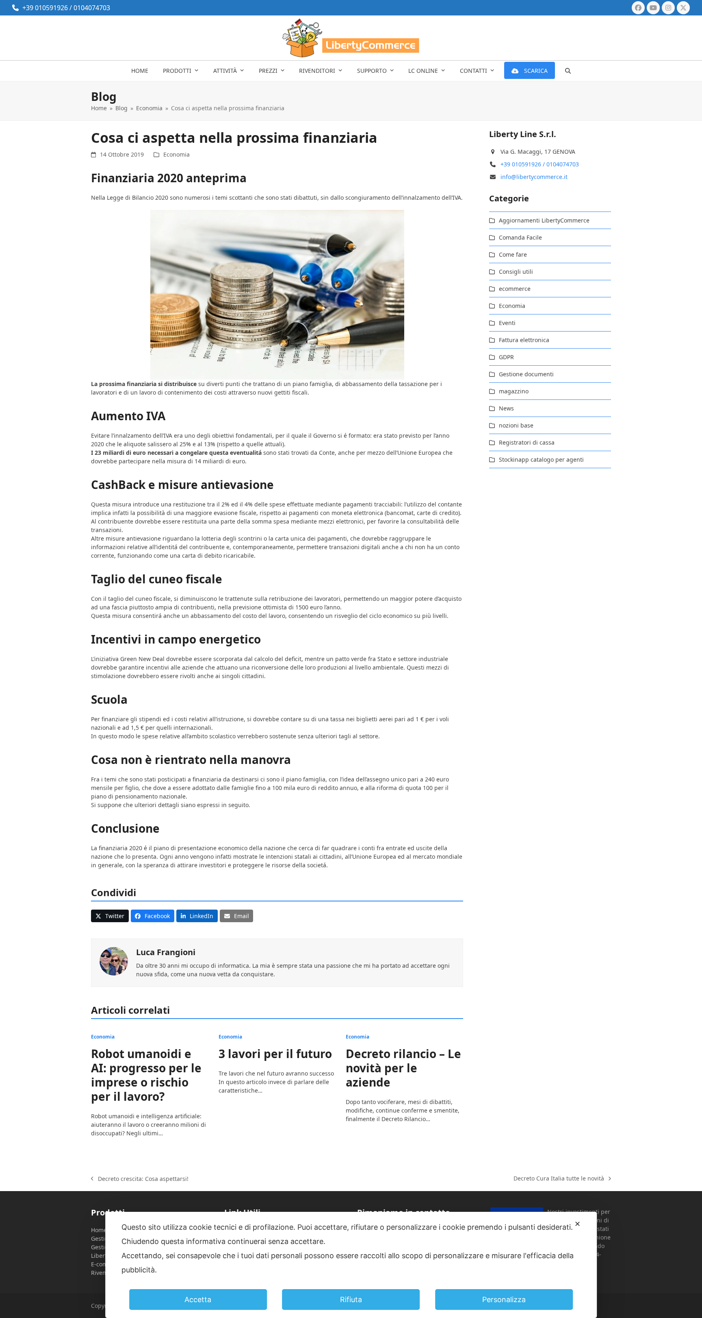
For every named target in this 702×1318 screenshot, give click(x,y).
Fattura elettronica (524, 340)
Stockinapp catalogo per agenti (541, 459)
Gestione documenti (526, 374)
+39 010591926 (45, 7)
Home (99, 1230)
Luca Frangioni (165, 952)
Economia (176, 154)
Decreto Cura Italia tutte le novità (559, 1178)
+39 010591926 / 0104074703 (539, 164)
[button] (568, 71)
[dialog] (351, 1265)
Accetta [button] (197, 1299)
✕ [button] (577, 1224)
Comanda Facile (520, 237)
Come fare (513, 254)
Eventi (507, 323)
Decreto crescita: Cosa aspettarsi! (139, 1179)
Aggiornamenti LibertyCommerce (544, 220)
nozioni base (516, 425)
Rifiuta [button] (351, 1299)
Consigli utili (516, 271)
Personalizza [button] (504, 1299)
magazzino (514, 391)
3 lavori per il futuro (275, 1053)
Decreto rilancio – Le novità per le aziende (403, 1068)
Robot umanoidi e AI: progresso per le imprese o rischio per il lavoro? (146, 1075)
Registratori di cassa (527, 442)
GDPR (506, 357)
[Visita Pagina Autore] (114, 960)
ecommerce (515, 288)
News (506, 408)
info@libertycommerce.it (534, 177)
